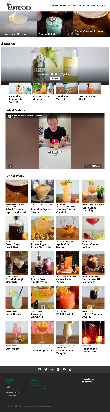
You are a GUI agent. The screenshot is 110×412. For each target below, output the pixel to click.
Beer (69, 5)
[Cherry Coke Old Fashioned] (93, 263)
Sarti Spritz (12, 348)
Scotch (65, 276)
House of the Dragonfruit (89, 350)
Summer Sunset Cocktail (65, 211)
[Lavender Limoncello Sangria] (20, 88)
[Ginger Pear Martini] (18, 24)
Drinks (8, 206)
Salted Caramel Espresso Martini (16, 211)
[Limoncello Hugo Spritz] (55, 66)
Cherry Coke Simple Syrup (39, 280)
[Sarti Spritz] (17, 332)
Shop (74, 5)
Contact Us (10, 380)
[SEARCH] (101, 5)
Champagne (99, 204)
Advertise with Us (38, 385)
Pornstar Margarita (37, 315)
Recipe (8, 204)
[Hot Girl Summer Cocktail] (93, 297)
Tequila (40, 241)
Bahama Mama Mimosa (41, 98)
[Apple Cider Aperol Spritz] (93, 191)
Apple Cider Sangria (63, 246)
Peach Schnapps (63, 206)
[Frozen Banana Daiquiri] (67, 332)
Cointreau (41, 346)
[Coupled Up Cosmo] (42, 332)
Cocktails (55, 5)
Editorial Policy (37, 382)
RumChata (48, 204)
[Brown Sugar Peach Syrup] (17, 228)
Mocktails (63, 5)
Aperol (91, 204)
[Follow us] (98, 5)
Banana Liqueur (69, 346)
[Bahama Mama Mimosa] (43, 88)
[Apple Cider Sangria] (67, 228)
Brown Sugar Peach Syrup (13, 246)
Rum (64, 311)
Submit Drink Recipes (39, 388)
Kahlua (40, 204)
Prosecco (16, 346)
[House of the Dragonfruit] (93, 332)
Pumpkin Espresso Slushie (42, 211)
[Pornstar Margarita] (42, 297)
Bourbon (98, 276)
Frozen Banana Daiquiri (65, 352)
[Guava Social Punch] (67, 263)
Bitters (91, 276)
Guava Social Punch (64, 280)
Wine (71, 241)
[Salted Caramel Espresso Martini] (91, 24)
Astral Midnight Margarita (15, 280)
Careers (34, 380)
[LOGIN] (103, 5)
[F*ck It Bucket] (67, 297)
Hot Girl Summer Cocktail (92, 315)
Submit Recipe (90, 5)
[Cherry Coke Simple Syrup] (42, 263)
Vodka (15, 206)
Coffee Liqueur (18, 204)
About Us (9, 382)
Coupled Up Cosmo (42, 350)
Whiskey (73, 276)
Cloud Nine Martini (62, 98)
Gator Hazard (13, 314)
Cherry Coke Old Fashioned (91, 280)
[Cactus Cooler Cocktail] (93, 228)
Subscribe (81, 5)
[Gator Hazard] (17, 297)
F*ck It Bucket (64, 314)
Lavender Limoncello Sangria (16, 99)
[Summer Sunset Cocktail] (67, 191)
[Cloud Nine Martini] (67, 88)
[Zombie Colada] (55, 24)
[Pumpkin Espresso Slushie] (42, 191)
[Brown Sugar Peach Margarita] (42, 228)
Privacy (9, 409)
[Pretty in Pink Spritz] (90, 88)
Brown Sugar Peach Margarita (41, 246)
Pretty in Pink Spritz (87, 98)
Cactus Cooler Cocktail (90, 246)
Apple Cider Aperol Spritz (90, 209)
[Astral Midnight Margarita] (17, 263)
